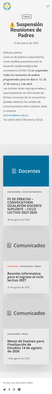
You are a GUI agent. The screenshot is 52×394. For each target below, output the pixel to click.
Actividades (12, 266)
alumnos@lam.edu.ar (15, 115)
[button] (48, 6)
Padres (26, 16)
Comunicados (14, 191)
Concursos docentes (31, 191)
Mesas (25, 334)
